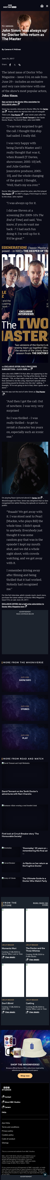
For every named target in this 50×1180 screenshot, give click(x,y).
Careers (8, 1107)
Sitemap (5, 1143)
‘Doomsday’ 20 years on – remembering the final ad (35, 849)
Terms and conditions (10, 1127)
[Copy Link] (19, 65)
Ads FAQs (6, 1123)
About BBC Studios (12, 1102)
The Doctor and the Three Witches (35, 949)
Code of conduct (8, 1139)
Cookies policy (8, 1135)
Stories (25, 709)
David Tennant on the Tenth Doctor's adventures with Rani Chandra (20, 792)
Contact (8, 1097)
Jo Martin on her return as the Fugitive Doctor (35, 864)
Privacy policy (7, 1131)
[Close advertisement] (45, 1175)
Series (36, 498)
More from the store (40, 904)
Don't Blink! (7, 1003)
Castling (30, 1003)
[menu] (47, 6)
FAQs (4, 1112)
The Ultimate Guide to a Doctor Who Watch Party (35, 879)
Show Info (25, 680)
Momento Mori (9, 948)
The (15, 115)
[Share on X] (14, 65)
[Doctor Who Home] (10, 5)
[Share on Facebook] (10, 65)
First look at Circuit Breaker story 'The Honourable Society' (20, 835)
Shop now (25, 1076)
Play (25, 738)
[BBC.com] (6, 1090)
